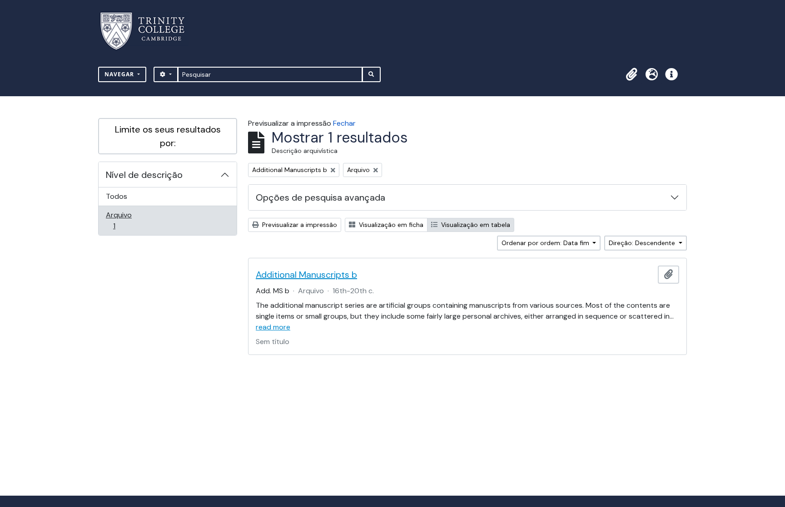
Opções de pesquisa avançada (320, 197)
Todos (116, 196)
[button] (631, 74)
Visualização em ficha (390, 225)
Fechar (344, 123)
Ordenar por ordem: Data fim (546, 243)
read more (273, 327)
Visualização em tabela (474, 225)
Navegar (120, 74)
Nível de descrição (144, 175)
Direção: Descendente (643, 243)
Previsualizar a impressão (298, 225)
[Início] (148, 31)
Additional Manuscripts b (306, 274)
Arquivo (127, 220)
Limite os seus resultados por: (168, 136)
